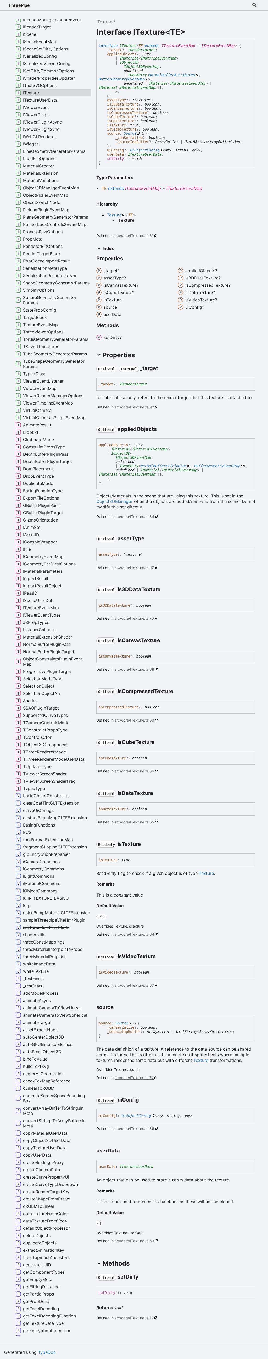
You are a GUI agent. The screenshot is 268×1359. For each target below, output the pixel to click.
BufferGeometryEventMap (122, 79)
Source (130, 133)
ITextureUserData (144, 154)
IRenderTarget (141, 50)
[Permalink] (162, 368)
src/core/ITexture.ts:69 (134, 720)
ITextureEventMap (178, 46)
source (113, 133)
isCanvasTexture (122, 108)
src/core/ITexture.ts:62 (134, 567)
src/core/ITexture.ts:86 (134, 1128)
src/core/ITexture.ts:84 (134, 516)
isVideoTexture (121, 129)
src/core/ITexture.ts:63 (134, 1241)
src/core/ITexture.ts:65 (134, 822)
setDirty (115, 158)
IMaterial (129, 58)
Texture (114, 215)
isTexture (116, 125)
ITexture (104, 21)
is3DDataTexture (122, 104)
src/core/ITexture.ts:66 (134, 771)
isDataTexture (120, 121)
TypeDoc (47, 1352)
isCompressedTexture (127, 112)
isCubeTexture (120, 117)
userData (115, 154)
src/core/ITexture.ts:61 (134, 235)
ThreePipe (19, 5)
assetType (116, 100)
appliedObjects (121, 54)
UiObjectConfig (144, 150)
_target (114, 50)
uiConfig (115, 150)
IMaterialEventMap (158, 58)
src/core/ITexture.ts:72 (134, 1318)
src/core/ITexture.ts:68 (134, 669)
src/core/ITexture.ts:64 (134, 934)
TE (140, 46)
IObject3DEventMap (141, 67)
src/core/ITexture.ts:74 (134, 1077)
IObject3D (129, 62)
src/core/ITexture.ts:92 (134, 407)
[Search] (254, 5)
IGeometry (137, 75)
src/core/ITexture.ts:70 (134, 618)
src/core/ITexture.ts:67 (134, 985)
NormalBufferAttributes (172, 75)
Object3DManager (114, 501)
